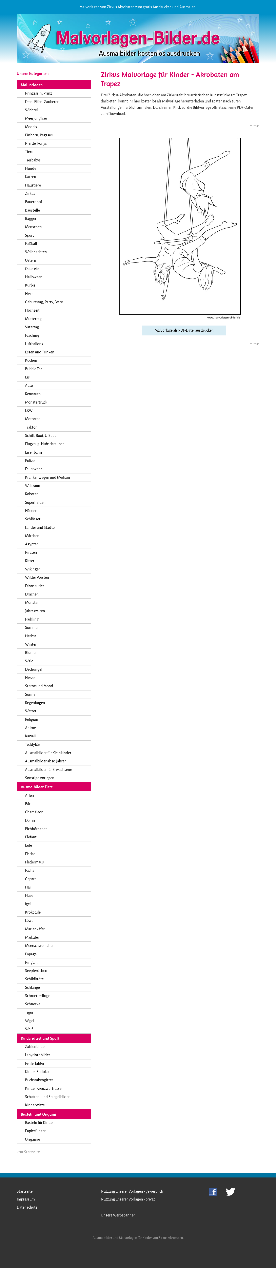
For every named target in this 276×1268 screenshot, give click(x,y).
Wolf (29, 1029)
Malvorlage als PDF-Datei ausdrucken (184, 330)
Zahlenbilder (35, 1047)
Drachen (32, 594)
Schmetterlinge (37, 996)
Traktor (31, 427)
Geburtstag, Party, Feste (44, 302)
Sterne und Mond (39, 686)
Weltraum (33, 486)
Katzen (30, 177)
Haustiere (33, 185)
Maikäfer (32, 937)
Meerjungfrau (36, 118)
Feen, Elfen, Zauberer (42, 102)
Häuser (31, 511)
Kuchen (31, 360)
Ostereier (32, 269)
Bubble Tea (33, 369)
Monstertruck (36, 402)
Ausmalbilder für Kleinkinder (48, 753)
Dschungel (33, 669)
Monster (32, 603)
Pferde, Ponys (36, 143)
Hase (29, 896)
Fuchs (29, 871)
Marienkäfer (35, 929)
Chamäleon (34, 812)
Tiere (29, 152)
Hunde (30, 169)
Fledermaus (34, 862)
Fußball (31, 244)
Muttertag (33, 319)
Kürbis (30, 285)
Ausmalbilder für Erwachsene (48, 770)
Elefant (31, 837)
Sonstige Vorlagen (39, 778)
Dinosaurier (34, 586)
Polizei (30, 461)
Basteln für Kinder (39, 1123)
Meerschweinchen (40, 946)
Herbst (30, 636)
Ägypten (32, 544)
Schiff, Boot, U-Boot (40, 436)
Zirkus (30, 194)
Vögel (29, 1021)
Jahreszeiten (35, 611)
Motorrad (33, 419)
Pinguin (31, 962)
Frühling (32, 619)
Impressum (26, 1199)
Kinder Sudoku (37, 1072)
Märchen (32, 536)
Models (31, 127)
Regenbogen (35, 703)
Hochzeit (32, 310)
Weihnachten (36, 252)
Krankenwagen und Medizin (47, 477)
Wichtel (31, 110)
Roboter (31, 494)
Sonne (30, 694)
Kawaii (30, 736)
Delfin (30, 821)
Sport (29, 235)
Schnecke (32, 1004)
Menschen (33, 227)
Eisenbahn (33, 452)
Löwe (29, 921)
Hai (28, 887)
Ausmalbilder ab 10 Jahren (46, 761)
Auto (29, 386)
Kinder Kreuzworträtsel (43, 1089)
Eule (28, 845)
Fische (30, 854)
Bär (28, 804)
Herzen (31, 678)
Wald (29, 661)
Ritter (29, 561)
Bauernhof (33, 202)
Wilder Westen (37, 578)
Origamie (32, 1139)
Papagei (31, 954)
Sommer (32, 628)
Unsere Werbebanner (118, 1215)
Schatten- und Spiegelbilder (47, 1097)
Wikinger (32, 569)
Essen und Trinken (39, 352)
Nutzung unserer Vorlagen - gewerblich (132, 1191)
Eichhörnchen (36, 829)
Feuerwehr (33, 469)
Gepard (31, 879)
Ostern (30, 260)
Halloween (33, 277)
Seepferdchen (36, 971)
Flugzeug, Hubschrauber (44, 444)
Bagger (30, 219)
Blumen (31, 653)
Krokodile (33, 912)
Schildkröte (34, 979)
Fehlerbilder (34, 1063)
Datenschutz (27, 1207)
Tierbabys (33, 160)
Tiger (29, 1013)
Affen (29, 796)
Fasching (32, 335)
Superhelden (35, 503)
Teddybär (32, 745)
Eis (27, 377)
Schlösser (32, 519)
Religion (31, 720)
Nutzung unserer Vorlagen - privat (128, 1199)
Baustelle (32, 210)
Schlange (32, 988)
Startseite (25, 1191)
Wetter (30, 711)
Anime (30, 728)
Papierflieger (35, 1131)
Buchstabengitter (39, 1080)
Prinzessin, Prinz (38, 93)
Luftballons (34, 344)
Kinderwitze (35, 1105)
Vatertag (32, 327)
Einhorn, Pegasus (39, 135)
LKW (29, 411)
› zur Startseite (28, 1152)
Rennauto (33, 394)
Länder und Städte (40, 528)
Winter (31, 644)
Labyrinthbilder (37, 1055)
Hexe (29, 294)
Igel (28, 904)
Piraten (31, 552)
